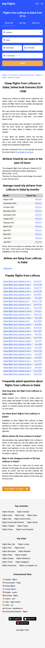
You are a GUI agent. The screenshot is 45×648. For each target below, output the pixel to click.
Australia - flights (11, 595)
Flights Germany (23, 512)
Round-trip (9, 23)
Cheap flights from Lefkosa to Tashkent (18, 281)
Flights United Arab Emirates (13, 522)
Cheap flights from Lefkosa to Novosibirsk (19, 308)
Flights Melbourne (23, 558)
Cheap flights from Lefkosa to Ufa (16, 321)
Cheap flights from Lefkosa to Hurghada (18, 334)
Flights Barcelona (9, 551)
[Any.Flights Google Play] (15, 619)
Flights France (7, 529)
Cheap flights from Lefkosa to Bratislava (18, 341)
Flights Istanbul (21, 555)
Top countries (21, 506)
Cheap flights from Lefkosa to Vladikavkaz (19, 351)
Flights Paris (7, 548)
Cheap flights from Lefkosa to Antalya (18, 358)
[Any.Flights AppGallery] (22, 624)
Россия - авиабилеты (14, 608)
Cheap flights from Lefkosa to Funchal (18, 361)
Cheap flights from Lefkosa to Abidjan (17, 331)
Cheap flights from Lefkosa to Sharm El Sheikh (21, 344)
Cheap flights (10, 586)
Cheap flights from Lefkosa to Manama (18, 371)
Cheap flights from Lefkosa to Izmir (17, 298)
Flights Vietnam (8, 512)
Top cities (21, 538)
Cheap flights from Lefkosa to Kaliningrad (19, 338)
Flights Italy (6, 519)
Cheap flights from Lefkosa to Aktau (17, 374)
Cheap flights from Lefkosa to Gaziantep (19, 348)
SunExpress (7, 268)
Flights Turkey (22, 526)
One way (22, 23)
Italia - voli (9, 605)
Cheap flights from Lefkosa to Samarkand (19, 291)
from (38, 281)
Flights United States (22, 519)
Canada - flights (11, 579)
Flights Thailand (8, 526)
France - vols (10, 599)
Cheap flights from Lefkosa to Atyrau (17, 368)
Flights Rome (20, 548)
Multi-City (36, 23)
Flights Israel (7, 515)
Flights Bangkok (24, 551)
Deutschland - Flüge (13, 583)
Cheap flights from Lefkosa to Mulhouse (18, 324)
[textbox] (22, 32)
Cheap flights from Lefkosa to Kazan (17, 305)
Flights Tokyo (7, 562)
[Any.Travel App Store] (30, 619)
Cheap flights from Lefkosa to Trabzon (18, 318)
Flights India (19, 515)
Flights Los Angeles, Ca (28, 565)
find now (38, 199)
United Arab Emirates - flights (16, 612)
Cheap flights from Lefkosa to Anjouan (18, 301)
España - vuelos (11, 592)
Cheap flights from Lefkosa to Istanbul (18, 311)
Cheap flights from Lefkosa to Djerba (17, 295)
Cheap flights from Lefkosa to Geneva (18, 314)
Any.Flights (8, 3)
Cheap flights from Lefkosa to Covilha (17, 354)
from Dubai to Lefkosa (24, 152)
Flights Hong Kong (9, 565)
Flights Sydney (8, 558)
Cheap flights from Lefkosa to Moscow (18, 328)
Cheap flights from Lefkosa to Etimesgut (19, 364)
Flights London (23, 544)
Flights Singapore (22, 562)
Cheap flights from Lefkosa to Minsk (17, 285)
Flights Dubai (7, 555)
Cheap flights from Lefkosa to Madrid (17, 288)
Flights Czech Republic (25, 529)
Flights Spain (32, 515)
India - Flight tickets (13, 602)
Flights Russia (32, 522)
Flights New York (8, 544)
